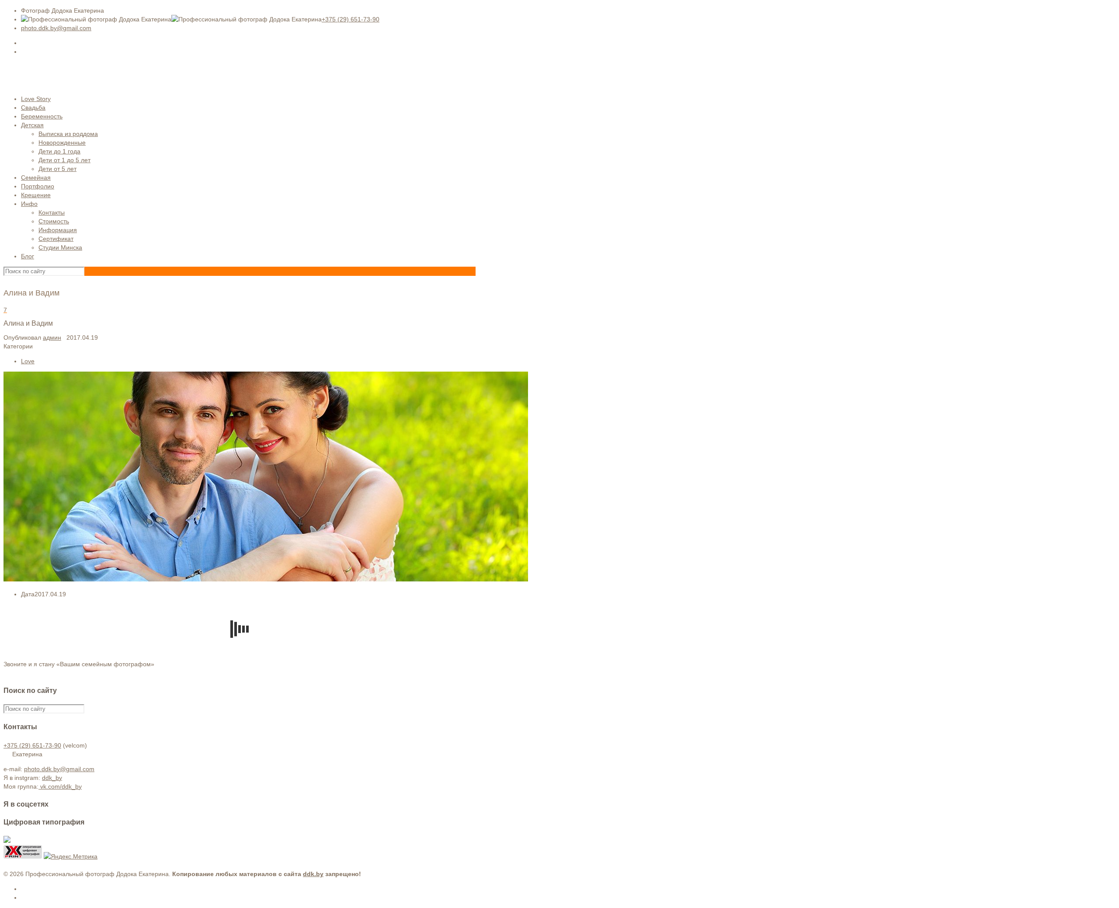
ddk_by (52, 777)
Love (28, 361)
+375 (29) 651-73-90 (350, 19)
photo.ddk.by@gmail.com (56, 27)
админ (52, 337)
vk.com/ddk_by (60, 786)
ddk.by (313, 873)
